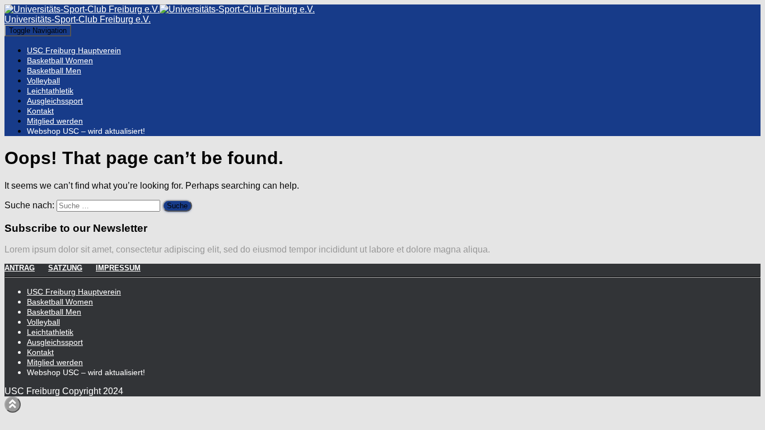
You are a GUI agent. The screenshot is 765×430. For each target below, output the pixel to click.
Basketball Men (54, 70)
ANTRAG (19, 268)
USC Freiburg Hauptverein (74, 50)
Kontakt (40, 110)
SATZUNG (65, 268)
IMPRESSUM (118, 268)
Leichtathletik (50, 90)
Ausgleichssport (55, 100)
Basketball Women (60, 60)
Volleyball (43, 80)
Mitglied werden (55, 120)
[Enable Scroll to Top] (12, 404)
